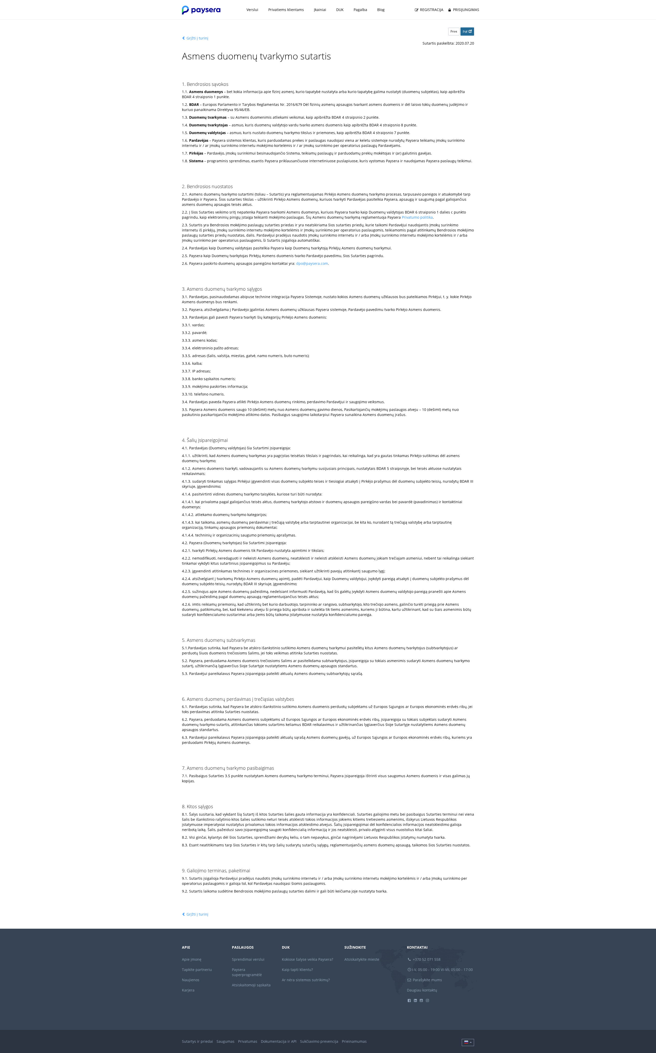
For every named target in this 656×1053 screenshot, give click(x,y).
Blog (381, 9)
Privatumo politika (417, 217)
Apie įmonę (191, 959)
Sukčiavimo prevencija (319, 1041)
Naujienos (190, 979)
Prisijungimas (465, 9)
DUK (340, 9)
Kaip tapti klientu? (297, 969)
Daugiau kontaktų (422, 990)
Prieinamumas (354, 1041)
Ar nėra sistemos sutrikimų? (306, 979)
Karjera (188, 990)
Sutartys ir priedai (197, 1041)
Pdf (465, 31)
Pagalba (360, 9)
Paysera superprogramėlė (247, 972)
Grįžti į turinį (197, 38)
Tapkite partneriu (197, 969)
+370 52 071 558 (426, 959)
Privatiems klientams (286, 9)
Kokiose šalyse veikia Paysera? (307, 959)
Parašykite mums (427, 979)
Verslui (252, 9)
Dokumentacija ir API (278, 1041)
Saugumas (225, 1041)
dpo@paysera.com (312, 263)
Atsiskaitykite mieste (361, 959)
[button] (468, 1042)
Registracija (431, 9)
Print (453, 31)
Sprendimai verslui (248, 959)
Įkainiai (320, 9)
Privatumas (247, 1041)
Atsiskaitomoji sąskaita (251, 985)
